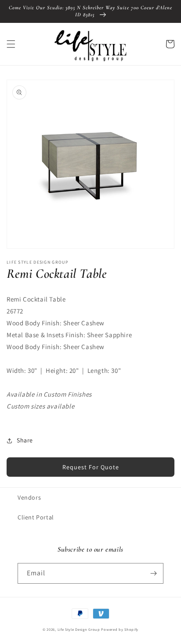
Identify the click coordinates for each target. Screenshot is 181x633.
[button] (11, 44)
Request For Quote (90, 467)
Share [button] (25, 440)
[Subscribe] (153, 573)
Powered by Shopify (119, 629)
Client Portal (36, 517)
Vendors (29, 497)
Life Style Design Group (79, 629)
